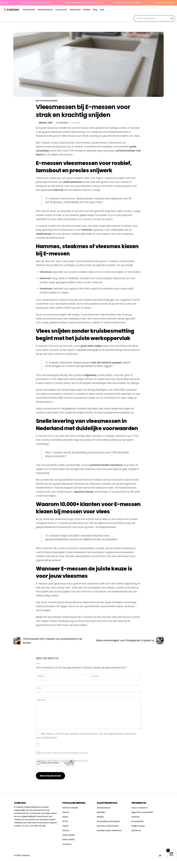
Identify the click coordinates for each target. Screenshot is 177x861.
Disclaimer (136, 830)
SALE (102, 9)
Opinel (65, 826)
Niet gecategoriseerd (47, 101)
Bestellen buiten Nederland (109, 830)
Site (39, 688)
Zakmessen (75, 9)
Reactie (42, 700)
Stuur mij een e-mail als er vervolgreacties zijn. (62, 753)
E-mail (96, 676)
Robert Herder (68, 835)
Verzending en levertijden (108, 821)
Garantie (135, 817)
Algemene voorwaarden (142, 812)
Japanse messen (83, 491)
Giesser (65, 812)
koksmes (58, 189)
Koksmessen (29, 9)
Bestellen (101, 812)
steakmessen (43, 233)
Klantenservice (103, 807)
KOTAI (65, 821)
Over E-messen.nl (140, 807)
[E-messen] (11, 9)
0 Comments (62, 123)
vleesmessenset (72, 182)
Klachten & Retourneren (108, 826)
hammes (87, 229)
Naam (41, 676)
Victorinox (66, 844)
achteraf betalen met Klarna (106, 465)
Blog (95, 9)
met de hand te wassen (106, 362)
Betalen (100, 817)
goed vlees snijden (91, 345)
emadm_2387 (46, 123)
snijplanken (90, 375)
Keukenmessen (45, 9)
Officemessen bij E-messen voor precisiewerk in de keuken (52, 640)
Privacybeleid (137, 821)
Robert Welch (68, 839)
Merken (86, 9)
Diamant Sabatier (70, 807)
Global (65, 817)
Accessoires (61, 9)
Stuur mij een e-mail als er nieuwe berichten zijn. (62, 761)
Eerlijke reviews (138, 826)
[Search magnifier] (172, 18)
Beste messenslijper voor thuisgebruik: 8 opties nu (125, 640)
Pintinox (65, 830)
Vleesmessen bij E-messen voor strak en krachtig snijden (83, 111)
